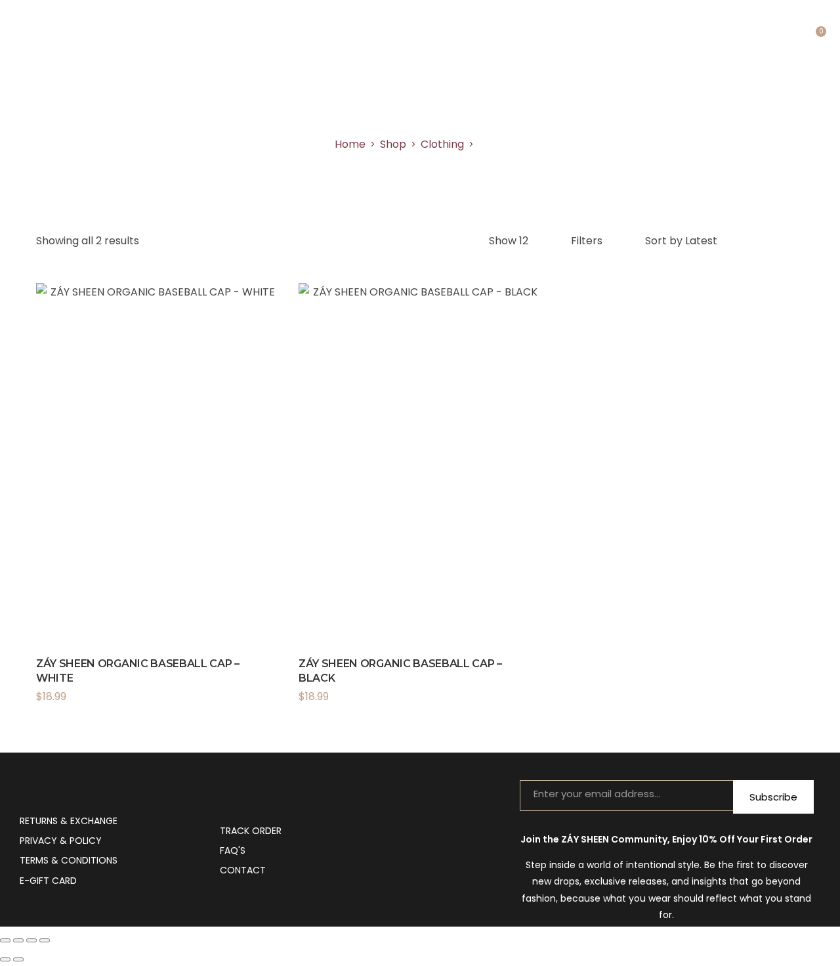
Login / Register (793, 39)
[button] (274, 669)
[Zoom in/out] (5, 940)
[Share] (31, 940)
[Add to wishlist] (258, 669)
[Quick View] (139, 489)
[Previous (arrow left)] (5, 959)
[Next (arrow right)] (18, 959)
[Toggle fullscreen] (18, 940)
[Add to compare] (175, 489)
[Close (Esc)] (44, 940)
